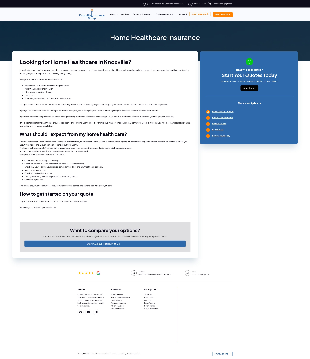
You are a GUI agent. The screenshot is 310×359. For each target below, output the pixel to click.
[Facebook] (81, 312)
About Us (148, 295)
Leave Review (149, 303)
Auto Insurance (117, 295)
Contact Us (148, 297)
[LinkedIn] (96, 312)
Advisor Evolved (134, 354)
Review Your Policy (221, 135)
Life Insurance (116, 300)
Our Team (125, 14)
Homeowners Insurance (120, 297)
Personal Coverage (142, 14)
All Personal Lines (117, 306)
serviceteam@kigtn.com (223, 4)
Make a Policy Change (222, 111)
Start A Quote (221, 354)
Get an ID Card (219, 123)
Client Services (199, 14)
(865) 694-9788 (200, 4)
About (113, 14)
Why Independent (151, 308)
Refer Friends (149, 306)
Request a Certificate (222, 117)
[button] (105, 244)
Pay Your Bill (218, 129)
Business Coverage (164, 14)
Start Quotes (221, 14)
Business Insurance (118, 303)
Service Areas (185, 14)
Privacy (113, 354)
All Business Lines (117, 308)
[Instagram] (88, 312)
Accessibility (121, 354)
